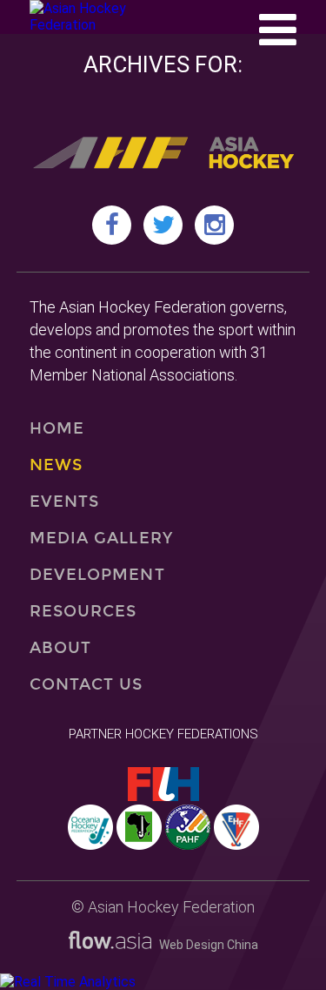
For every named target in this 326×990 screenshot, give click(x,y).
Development (97, 574)
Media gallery (101, 538)
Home (57, 428)
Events (64, 501)
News (56, 465)
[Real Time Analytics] (68, 981)
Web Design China (204, 945)
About (60, 647)
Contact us (86, 684)
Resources (83, 611)
